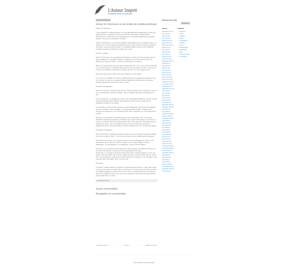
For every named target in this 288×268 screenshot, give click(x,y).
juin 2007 (165, 137)
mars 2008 (165, 132)
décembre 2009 (167, 105)
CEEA (181, 33)
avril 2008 (165, 130)
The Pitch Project (185, 54)
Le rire (181, 45)
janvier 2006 (166, 164)
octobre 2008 (166, 116)
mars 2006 (165, 162)
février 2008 (165, 134)
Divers (181, 38)
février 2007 (165, 141)
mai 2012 (165, 50)
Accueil (126, 245)
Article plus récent (101, 245)
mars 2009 (165, 111)
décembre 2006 (167, 146)
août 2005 (165, 171)
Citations (182, 36)
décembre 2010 (167, 82)
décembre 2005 (167, 166)
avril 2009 (165, 109)
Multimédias (183, 50)
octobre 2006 (166, 150)
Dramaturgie (183, 40)
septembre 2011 (167, 61)
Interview (182, 43)
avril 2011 (165, 72)
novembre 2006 (167, 148)
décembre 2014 (167, 31)
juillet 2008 (165, 123)
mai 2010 (165, 95)
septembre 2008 (167, 118)
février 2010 (165, 102)
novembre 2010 (167, 84)
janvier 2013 (166, 43)
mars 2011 (165, 75)
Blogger (152, 262)
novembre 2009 (167, 107)
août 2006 (165, 155)
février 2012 (165, 56)
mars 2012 (165, 54)
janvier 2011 (166, 79)
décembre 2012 (167, 45)
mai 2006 (165, 159)
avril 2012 (165, 52)
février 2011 (165, 77)
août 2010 (165, 91)
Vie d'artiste (183, 56)
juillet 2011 (165, 66)
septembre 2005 (167, 169)
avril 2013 (165, 36)
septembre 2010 (167, 88)
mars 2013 (165, 38)
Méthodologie (184, 47)
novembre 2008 (167, 114)
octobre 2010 (166, 86)
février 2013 (165, 40)
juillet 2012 (165, 47)
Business (182, 31)
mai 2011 (165, 70)
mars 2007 (165, 139)
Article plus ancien (151, 245)
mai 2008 (165, 127)
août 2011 (165, 63)
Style (181, 52)
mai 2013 (165, 33)
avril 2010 (165, 98)
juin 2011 (165, 68)
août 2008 (165, 120)
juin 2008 (165, 125)
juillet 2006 (165, 157)
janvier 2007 (166, 143)
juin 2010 (165, 93)
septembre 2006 (167, 153)
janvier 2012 (166, 59)
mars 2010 (165, 100)
